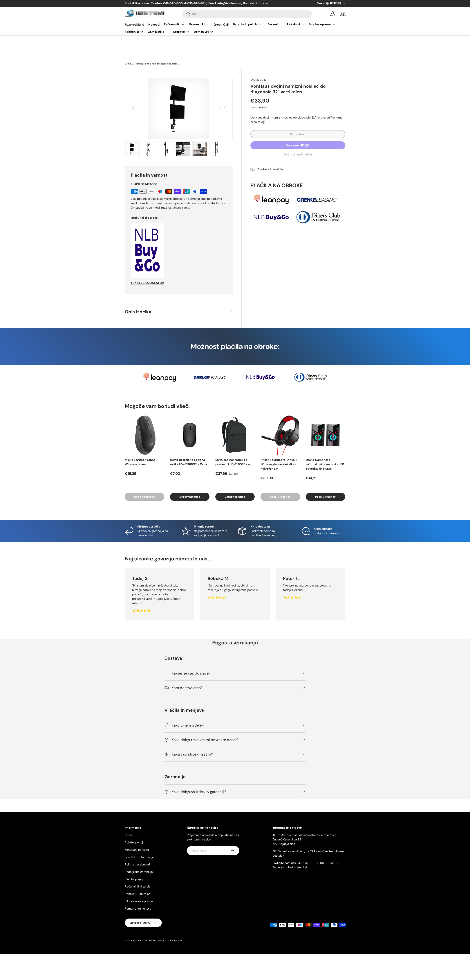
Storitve (179, 32)
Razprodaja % (134, 24)
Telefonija (132, 32)
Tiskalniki (293, 24)
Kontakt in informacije (139, 857)
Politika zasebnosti (137, 864)
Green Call (221, 24)
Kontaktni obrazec (137, 850)
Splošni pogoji (134, 842)
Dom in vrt (201, 32)
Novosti (154, 24)
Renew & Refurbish (137, 894)
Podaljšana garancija (139, 872)
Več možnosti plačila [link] (298, 154)
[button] (343, 14)
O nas (129, 835)
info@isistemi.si (296, 867)
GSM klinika (156, 32)
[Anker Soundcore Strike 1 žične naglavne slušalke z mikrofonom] (280, 435)
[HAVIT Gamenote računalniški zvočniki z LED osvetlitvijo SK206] (325, 435)
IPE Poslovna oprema (139, 901)
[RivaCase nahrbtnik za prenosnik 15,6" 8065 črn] (235, 435)
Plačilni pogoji (134, 879)
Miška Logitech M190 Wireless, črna (140, 462)
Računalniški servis (137, 886)
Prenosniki (197, 24)
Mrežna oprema (320, 24)
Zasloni (272, 24)
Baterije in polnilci (245, 24)
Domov (128, 64)
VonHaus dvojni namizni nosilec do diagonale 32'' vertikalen (157, 64)
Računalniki (172, 24)
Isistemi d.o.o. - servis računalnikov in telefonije (157, 940)
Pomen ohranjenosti (138, 908)
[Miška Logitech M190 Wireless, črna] (144, 435)
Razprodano (298, 134)
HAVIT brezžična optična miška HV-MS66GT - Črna (188, 462)
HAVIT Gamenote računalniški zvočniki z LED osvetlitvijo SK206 (325, 464)
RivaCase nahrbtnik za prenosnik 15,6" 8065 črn (233, 462)
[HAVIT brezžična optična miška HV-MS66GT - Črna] (189, 435)
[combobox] (247, 14)
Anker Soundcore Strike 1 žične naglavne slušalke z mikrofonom (279, 464)
